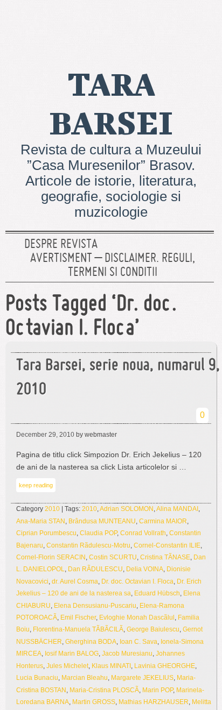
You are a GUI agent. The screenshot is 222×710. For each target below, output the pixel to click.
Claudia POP (98, 533)
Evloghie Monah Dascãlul (137, 617)
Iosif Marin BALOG (72, 653)
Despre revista (61, 245)
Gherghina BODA (90, 641)
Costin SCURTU (113, 557)
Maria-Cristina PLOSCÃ (104, 690)
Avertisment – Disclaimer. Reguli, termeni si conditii (112, 266)
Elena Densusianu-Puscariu (95, 605)
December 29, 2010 (45, 434)
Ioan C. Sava (138, 641)
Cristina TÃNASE (165, 557)
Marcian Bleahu (84, 677)
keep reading (36, 485)
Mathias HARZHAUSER (154, 702)
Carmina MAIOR (163, 521)
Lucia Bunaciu (37, 677)
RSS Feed (202, 24)
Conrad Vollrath (143, 533)
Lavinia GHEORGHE (164, 666)
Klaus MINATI (111, 666)
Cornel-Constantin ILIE (167, 545)
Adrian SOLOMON (127, 509)
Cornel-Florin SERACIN (51, 557)
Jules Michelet (67, 666)
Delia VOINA (144, 569)
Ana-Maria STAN (40, 521)
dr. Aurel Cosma (75, 581)
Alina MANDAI (177, 509)
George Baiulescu (153, 629)
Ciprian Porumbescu (46, 533)
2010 (52, 509)
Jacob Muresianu (127, 653)
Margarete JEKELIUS (142, 677)
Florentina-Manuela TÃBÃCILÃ (78, 629)
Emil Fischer (78, 617)
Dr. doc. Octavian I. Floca (137, 581)
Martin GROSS (93, 702)
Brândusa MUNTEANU (102, 521)
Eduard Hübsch (157, 593)
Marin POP (157, 690)
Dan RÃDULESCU (95, 569)
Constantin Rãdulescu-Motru (88, 545)
